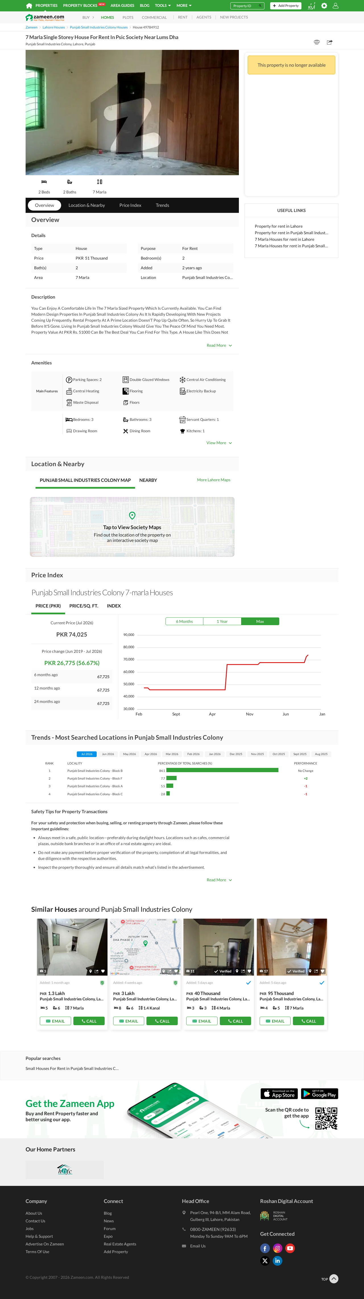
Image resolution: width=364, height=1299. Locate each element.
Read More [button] (216, 345)
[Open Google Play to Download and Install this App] (319, 1098)
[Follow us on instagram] (279, 1253)
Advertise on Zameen (45, 1243)
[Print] (317, 42)
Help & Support (39, 1236)
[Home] (29, 6)
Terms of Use (37, 1251)
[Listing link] (72, 974)
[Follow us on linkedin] (279, 1265)
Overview (44, 205)
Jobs (30, 1228)
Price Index (130, 205)
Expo (108, 1236)
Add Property (116, 1251)
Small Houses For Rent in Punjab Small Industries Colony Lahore (73, 1068)
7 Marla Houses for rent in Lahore (284, 239)
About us (34, 1213)
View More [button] (216, 442)
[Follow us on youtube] (291, 1253)
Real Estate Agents (120, 1243)
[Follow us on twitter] (266, 1265)
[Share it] (96, 971)
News (109, 1220)
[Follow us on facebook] (266, 1253)
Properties (46, 5)
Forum (110, 1228)
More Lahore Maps (213, 479)
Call (91, 1021)
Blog (144, 5)
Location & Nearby (87, 205)
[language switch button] (311, 5)
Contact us (35, 1220)
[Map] (90, 971)
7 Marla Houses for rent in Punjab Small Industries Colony (291, 245)
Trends (162, 205)
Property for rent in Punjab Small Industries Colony (291, 232)
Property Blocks (83, 5)
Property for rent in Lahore (279, 226)
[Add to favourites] (103, 971)
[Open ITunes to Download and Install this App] (280, 1098)
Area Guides (122, 5)
